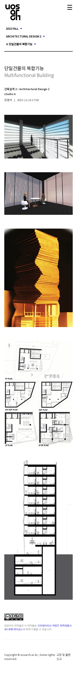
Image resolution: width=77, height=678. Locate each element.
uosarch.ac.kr (29, 655)
